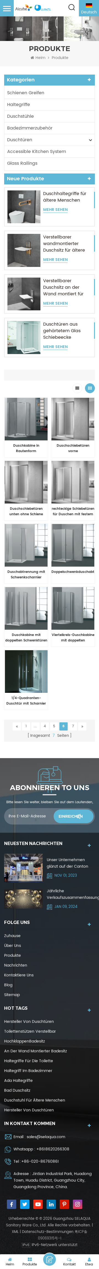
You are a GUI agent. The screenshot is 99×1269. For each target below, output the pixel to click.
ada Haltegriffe (18, 1080)
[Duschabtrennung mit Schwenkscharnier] (26, 545)
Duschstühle (20, 116)
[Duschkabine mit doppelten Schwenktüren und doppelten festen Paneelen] (26, 608)
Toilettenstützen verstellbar (30, 1031)
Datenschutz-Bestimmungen (47, 1232)
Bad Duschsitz (17, 1090)
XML (15, 1232)
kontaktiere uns (19, 975)
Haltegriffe (18, 104)
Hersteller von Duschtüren (29, 1021)
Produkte (12, 955)
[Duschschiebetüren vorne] (72, 419)
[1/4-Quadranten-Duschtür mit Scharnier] (26, 671)
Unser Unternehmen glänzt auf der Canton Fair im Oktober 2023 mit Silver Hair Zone (70, 863)
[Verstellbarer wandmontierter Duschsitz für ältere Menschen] (23, 250)
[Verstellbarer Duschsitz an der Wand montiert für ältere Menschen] (23, 294)
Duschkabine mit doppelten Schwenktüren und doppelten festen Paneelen (26, 637)
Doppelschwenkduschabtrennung (72, 572)
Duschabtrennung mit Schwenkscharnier (26, 574)
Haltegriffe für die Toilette (28, 1061)
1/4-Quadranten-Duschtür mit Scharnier (26, 701)
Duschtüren (19, 139)
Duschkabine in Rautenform (26, 448)
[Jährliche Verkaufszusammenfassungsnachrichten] (23, 899)
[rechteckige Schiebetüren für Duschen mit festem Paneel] (72, 482)
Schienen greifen (25, 92)
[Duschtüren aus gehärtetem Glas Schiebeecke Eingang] (23, 337)
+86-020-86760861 (40, 1161)
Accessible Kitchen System (36, 151)
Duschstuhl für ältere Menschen (34, 1100)
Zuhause (12, 936)
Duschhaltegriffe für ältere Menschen (64, 197)
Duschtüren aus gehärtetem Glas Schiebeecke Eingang (62, 331)
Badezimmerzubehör (30, 128)
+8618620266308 (52, 1149)
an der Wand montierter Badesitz (35, 1051)
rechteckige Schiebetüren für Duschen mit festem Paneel (73, 511)
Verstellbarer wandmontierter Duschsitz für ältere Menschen (64, 244)
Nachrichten (15, 965)
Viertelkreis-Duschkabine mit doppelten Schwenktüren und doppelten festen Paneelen (73, 637)
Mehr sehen (55, 210)
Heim (40, 58)
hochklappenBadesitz (24, 1041)
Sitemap (12, 995)
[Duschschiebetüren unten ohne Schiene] (26, 482)
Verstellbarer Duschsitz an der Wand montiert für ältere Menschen (63, 287)
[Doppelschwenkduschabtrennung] (72, 545)
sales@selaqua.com (46, 1137)
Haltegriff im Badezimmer (28, 1071)
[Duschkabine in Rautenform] (26, 419)
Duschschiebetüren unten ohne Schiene (26, 511)
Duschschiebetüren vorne (73, 448)
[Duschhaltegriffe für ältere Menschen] (23, 206)
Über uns (12, 946)
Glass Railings (22, 163)
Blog (8, 985)
